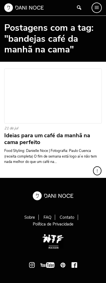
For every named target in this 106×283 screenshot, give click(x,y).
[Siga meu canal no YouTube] (47, 265)
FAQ (47, 217)
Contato (67, 217)
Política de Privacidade (53, 224)
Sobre (29, 217)
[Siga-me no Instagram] (32, 265)
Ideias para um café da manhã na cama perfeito (47, 139)
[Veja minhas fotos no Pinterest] (63, 265)
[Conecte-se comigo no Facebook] (74, 265)
